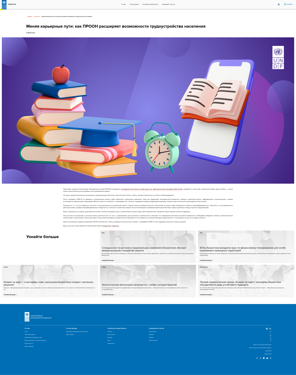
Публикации (111, 343)
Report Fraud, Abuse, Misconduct (262, 345)
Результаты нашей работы (150, 4)
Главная (29, 16)
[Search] (270, 334)
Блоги (109, 340)
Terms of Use (267, 354)
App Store (115, 226)
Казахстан (12, 4)
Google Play (106, 226)
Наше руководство (30, 334)
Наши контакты (153, 340)
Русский (289, 4)
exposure (270, 358)
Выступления (111, 334)
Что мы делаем (134, 4)
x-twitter (257, 358)
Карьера (151, 334)
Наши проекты (70, 334)
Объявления (152, 331)
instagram (264, 358)
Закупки (151, 337)
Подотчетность (29, 343)
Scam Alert (268, 351)
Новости (110, 331)
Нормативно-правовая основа (33, 337)
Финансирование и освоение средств (35, 340)
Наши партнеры (29, 346)
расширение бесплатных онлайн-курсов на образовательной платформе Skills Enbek (151, 189)
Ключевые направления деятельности (77, 331)
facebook (260, 358)
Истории (110, 337)
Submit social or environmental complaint (260, 348)
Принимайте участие (168, 4)
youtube (267, 358)
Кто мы (123, 4)
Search (282, 4)
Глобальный (279, 4)
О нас (26, 331)
